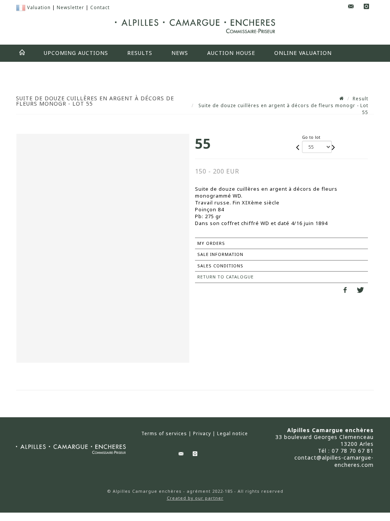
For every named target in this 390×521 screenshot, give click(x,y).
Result (360, 98)
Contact (100, 7)
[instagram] (366, 6)
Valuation (39, 7)
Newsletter (70, 7)
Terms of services (164, 434)
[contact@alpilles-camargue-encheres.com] (351, 6)
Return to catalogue (225, 277)
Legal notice (232, 434)
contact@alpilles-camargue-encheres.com (334, 461)
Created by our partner (195, 498)
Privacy (202, 434)
